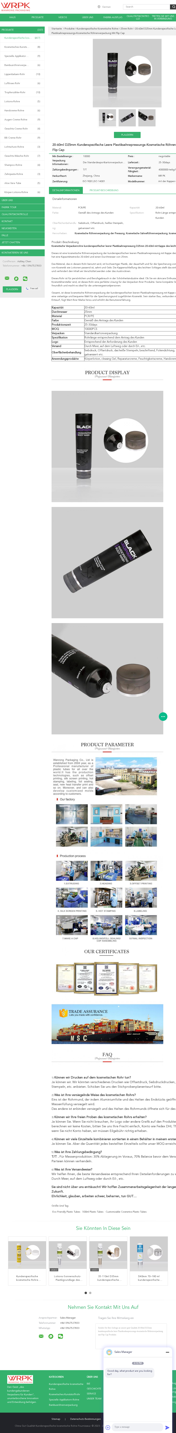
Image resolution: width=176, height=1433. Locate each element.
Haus (12, 17)
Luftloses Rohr (22, 83)
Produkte (38, 17)
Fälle (5, 235)
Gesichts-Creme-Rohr (22, 129)
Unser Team (94, 1399)
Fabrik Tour (9, 207)
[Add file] (108, 1427)
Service (91, 1394)
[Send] (167, 1427)
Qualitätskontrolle (138, 17)
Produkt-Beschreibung (104, 190)
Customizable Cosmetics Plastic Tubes (126, 1212)
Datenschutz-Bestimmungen (85, 1419)
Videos (62, 17)
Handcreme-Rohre (22, 110)
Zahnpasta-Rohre (22, 174)
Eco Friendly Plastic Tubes (66, 1212)
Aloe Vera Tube (22, 183)
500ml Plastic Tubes (92, 1212)
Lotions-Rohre (22, 101)
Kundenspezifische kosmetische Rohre (23, 38)
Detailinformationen (65, 190)
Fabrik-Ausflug (112, 17)
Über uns (87, 17)
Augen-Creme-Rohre (22, 120)
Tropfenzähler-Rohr (22, 92)
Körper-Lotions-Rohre (22, 192)
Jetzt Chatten (11, 242)
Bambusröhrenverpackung (22, 65)
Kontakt (7, 221)
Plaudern (127, 135)
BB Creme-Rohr (22, 138)
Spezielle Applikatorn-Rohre (22, 56)
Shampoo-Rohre (22, 165)
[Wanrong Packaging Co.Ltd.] (7, 278)
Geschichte (94, 1389)
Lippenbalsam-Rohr (22, 74)
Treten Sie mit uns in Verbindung (163, 17)
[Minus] (167, 1352)
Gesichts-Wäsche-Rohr (22, 156)
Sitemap (56, 1419)
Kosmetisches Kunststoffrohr (22, 47)
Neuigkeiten (9, 228)
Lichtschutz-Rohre (22, 147)
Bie (88, 1384)
